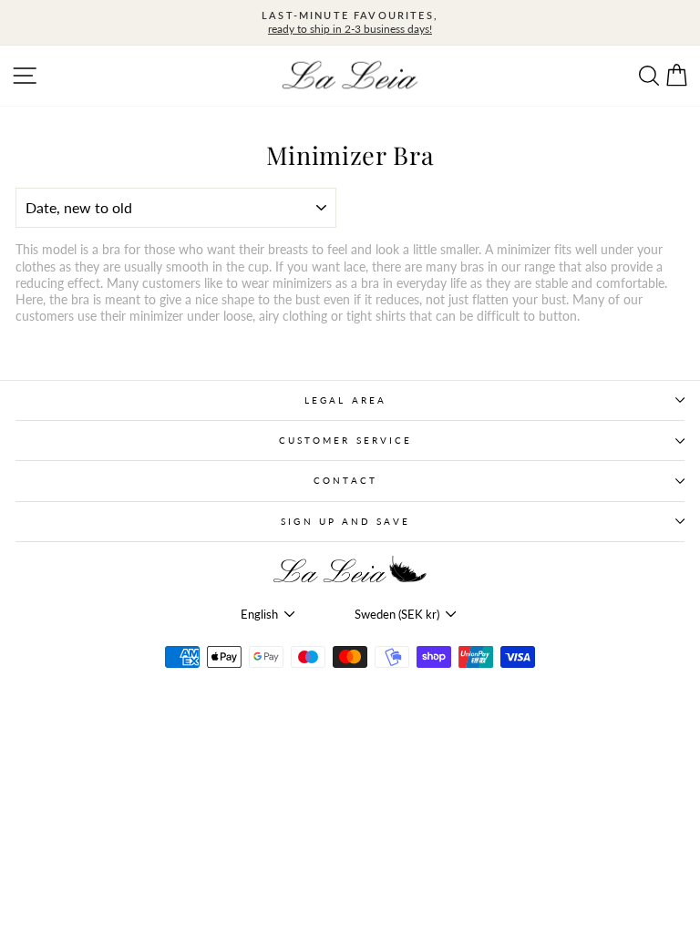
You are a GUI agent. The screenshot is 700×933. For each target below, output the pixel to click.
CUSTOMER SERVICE (345, 440)
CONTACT (345, 480)
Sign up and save (345, 521)
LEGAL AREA (345, 400)
